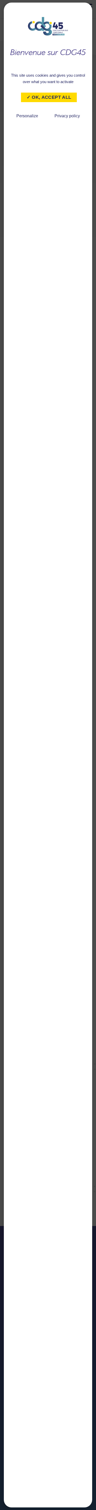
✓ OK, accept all (49, 97)
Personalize (27, 116)
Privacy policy (67, 116)
